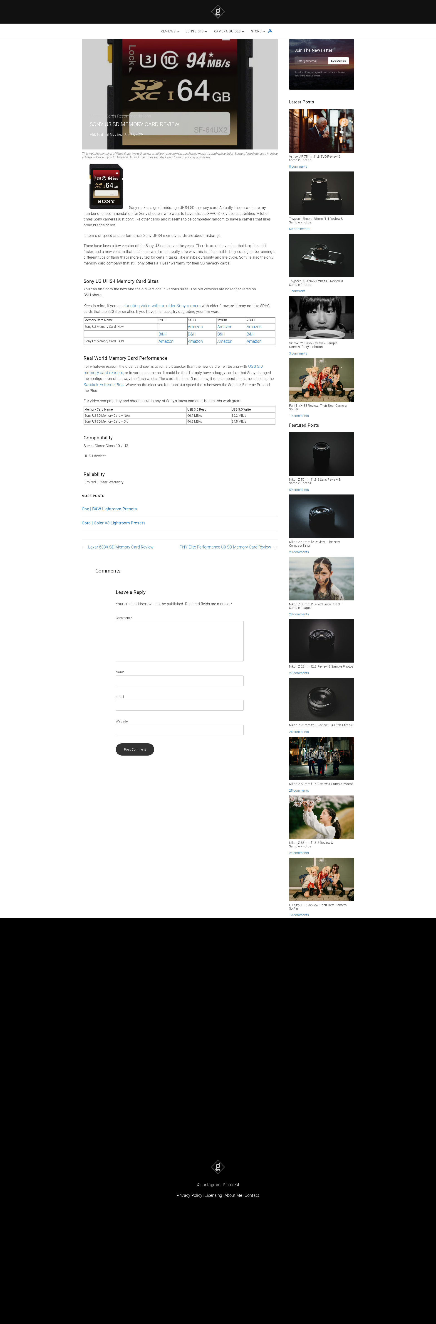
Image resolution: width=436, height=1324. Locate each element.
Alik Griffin (99, 134)
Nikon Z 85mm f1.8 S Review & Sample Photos (311, 844)
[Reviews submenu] (177, 31)
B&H (162, 334)
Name (120, 672)
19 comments (299, 416)
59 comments (299, 490)
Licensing (213, 1195)
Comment (124, 618)
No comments (299, 229)
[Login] (270, 31)
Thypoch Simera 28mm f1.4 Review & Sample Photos (316, 220)
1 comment (297, 291)
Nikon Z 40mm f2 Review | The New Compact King (314, 543)
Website (122, 721)
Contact (252, 1195)
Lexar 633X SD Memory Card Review (121, 547)
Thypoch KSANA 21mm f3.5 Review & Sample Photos (316, 282)
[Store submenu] (264, 31)
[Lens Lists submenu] (206, 31)
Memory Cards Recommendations (120, 116)
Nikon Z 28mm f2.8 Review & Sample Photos (321, 666)
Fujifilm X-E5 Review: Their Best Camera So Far (318, 407)
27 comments (299, 673)
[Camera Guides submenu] (243, 31)
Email (120, 697)
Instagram (211, 1184)
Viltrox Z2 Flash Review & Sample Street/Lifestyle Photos (313, 345)
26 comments (299, 732)
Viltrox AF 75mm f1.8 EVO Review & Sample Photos (315, 158)
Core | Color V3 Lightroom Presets (113, 523)
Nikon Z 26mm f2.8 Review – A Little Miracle (321, 725)
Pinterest (231, 1184)
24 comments (299, 853)
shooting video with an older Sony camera (162, 305)
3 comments (298, 353)
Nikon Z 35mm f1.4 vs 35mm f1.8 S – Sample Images (316, 606)
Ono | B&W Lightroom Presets (109, 509)
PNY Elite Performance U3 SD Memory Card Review (225, 547)
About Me (233, 1195)
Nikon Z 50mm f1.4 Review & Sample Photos (321, 784)
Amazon (195, 326)
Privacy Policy (189, 1195)
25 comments (299, 790)
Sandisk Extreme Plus (104, 384)
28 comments (299, 552)
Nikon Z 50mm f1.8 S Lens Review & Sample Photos (315, 481)
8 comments (298, 166)
